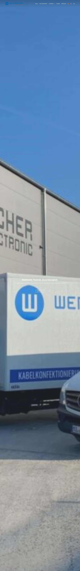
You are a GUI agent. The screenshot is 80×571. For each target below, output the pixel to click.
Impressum (63, 3)
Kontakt (58, 3)
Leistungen (51, 3)
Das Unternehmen (43, 3)
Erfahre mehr (40, 290)
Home (36, 3)
